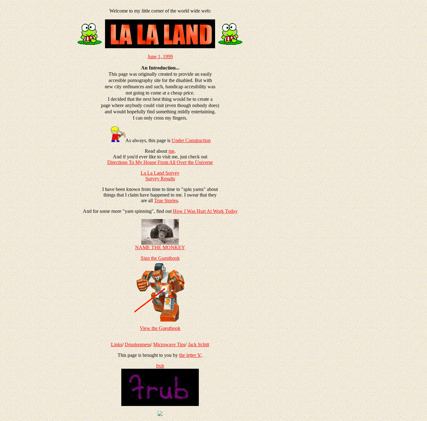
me (171, 151)
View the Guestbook (160, 328)
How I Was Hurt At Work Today (205, 211)
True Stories (166, 200)
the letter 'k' (190, 355)
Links (116, 344)
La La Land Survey (160, 173)
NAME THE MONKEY (160, 247)
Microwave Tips (169, 344)
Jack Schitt (198, 344)
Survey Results (160, 178)
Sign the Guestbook (160, 258)
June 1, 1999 (160, 56)
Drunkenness (138, 344)
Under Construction (191, 140)
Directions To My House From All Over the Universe (160, 162)
